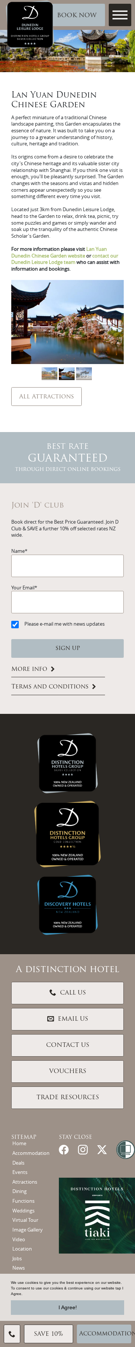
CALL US (73, 993)
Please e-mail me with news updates (64, 624)
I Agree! (67, 1307)
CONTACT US (67, 1045)
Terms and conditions (49, 687)
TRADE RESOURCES (67, 1098)
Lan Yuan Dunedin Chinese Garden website (59, 252)
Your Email (22, 588)
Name (18, 551)
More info (29, 669)
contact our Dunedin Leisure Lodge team (64, 259)
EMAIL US (73, 1019)
